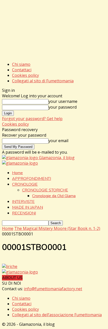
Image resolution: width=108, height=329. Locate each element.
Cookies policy (25, 75)
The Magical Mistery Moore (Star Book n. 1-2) (57, 228)
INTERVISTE (23, 201)
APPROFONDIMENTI (31, 178)
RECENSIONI (24, 213)
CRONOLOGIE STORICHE (45, 190)
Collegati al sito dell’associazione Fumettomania (57, 314)
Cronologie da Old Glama (54, 196)
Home (17, 173)
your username (62, 101)
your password (62, 107)
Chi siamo (21, 64)
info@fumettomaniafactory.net (53, 288)
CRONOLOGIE (25, 184)
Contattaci (21, 70)
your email (58, 140)
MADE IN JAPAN (27, 207)
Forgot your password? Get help (32, 118)
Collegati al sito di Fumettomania (43, 81)
